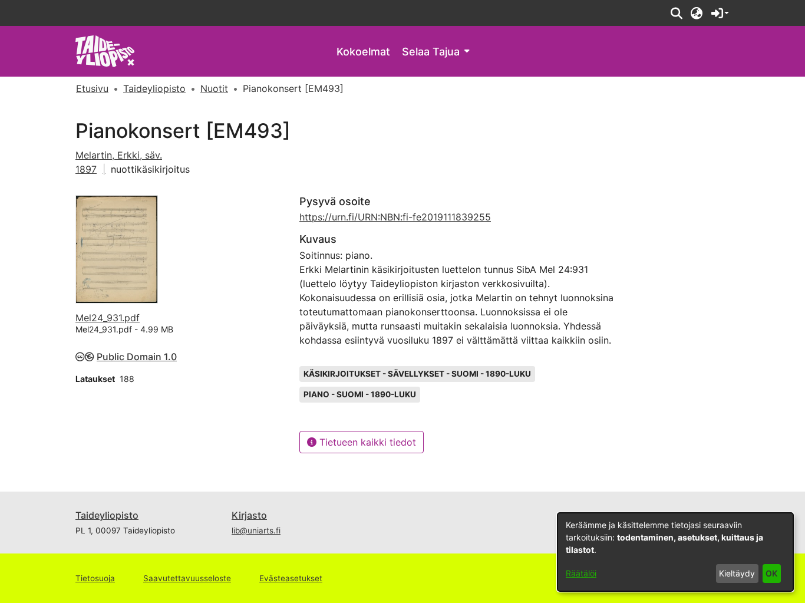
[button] (676, 13)
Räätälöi (581, 573)
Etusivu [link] (92, 88)
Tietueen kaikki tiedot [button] (366, 442)
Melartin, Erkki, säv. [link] (118, 155)
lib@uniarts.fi (256, 530)
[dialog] (675, 552)
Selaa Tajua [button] (431, 51)
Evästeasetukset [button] (290, 578)
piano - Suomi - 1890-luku (359, 394)
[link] (105, 50)
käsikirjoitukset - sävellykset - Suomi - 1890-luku (417, 373)
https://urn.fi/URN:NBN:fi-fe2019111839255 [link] (395, 217)
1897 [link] (86, 169)
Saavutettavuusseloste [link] (187, 578)
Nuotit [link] (214, 88)
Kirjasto (249, 515)
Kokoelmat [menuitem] (363, 51)
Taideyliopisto (106, 515)
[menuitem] (435, 52)
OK (771, 573)
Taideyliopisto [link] (154, 88)
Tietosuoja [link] (95, 578)
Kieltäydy (737, 573)
